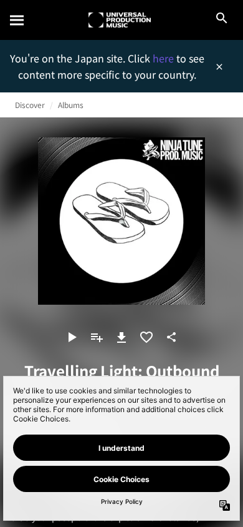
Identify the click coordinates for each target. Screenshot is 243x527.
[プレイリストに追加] (96, 337)
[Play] (71, 337)
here (164, 58)
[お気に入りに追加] (146, 337)
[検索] (17, 20)
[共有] (171, 337)
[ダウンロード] (121, 337)
